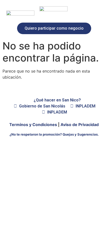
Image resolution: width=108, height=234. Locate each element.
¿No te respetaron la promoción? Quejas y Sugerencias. (54, 134)
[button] (54, 28)
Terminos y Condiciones (33, 124)
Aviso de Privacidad (80, 124)
